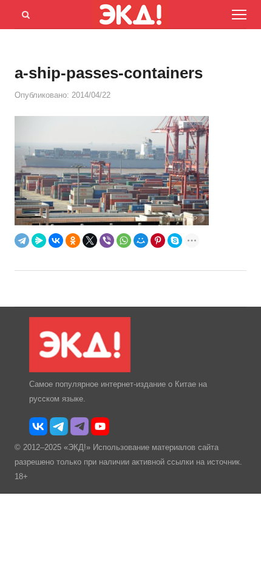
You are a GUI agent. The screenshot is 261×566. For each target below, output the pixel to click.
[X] (90, 240)
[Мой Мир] (141, 240)
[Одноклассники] (73, 240)
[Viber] (107, 240)
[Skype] (175, 240)
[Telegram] (22, 240)
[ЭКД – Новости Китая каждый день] (79, 369)
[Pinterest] (158, 240)
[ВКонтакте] (56, 240)
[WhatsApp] (124, 240)
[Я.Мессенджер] (39, 240)
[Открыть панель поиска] (24, 13)
